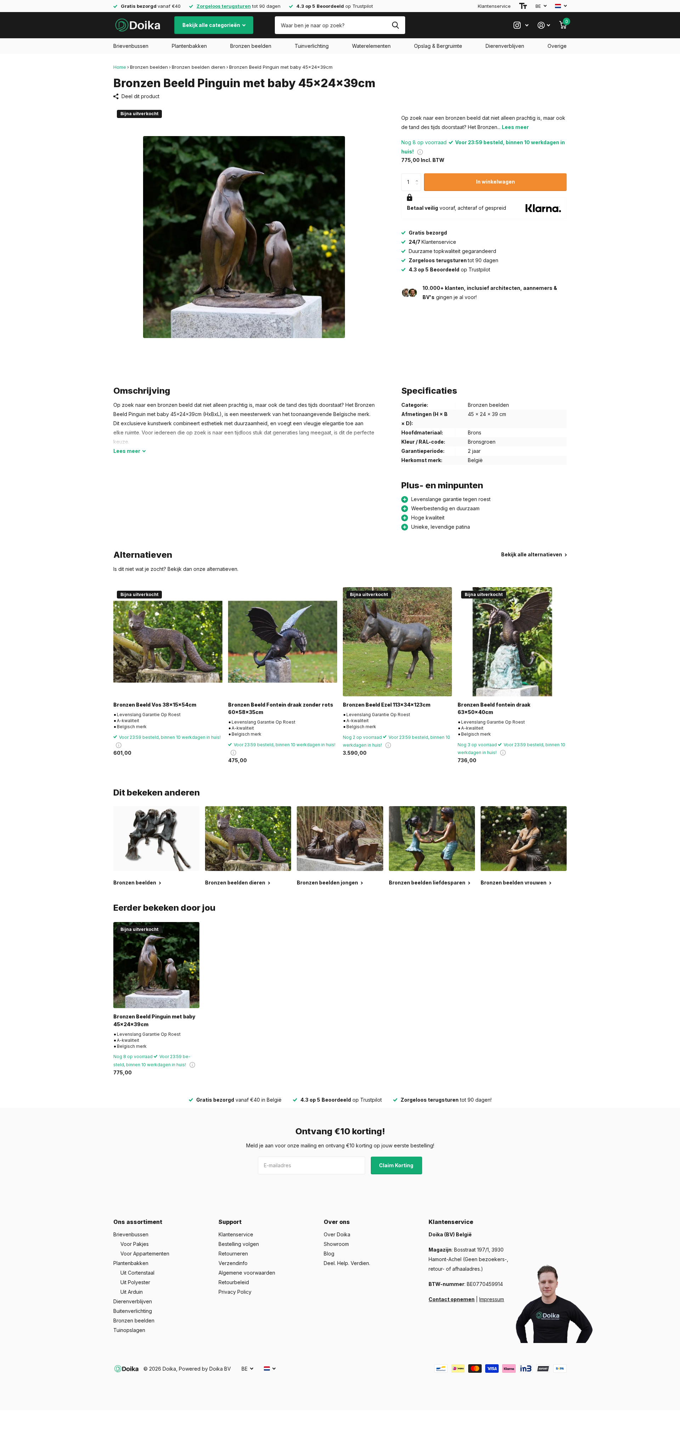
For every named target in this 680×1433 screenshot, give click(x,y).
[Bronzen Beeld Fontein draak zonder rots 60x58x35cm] (282, 641)
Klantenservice (494, 6)
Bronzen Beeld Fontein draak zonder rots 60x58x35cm (280, 708)
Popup (420, 151)
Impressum (491, 1299)
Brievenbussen (130, 46)
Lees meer (515, 127)
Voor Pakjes (134, 1244)
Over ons (337, 1221)
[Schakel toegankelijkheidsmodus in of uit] (523, 6)
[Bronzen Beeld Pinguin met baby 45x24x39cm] (156, 965)
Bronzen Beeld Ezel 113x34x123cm (386, 705)
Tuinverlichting (312, 46)
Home (119, 67)
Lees (126, 451)
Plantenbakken (189, 46)
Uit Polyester (135, 1282)
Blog (329, 1254)
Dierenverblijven (505, 46)
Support (230, 1221)
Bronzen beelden (250, 46)
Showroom (336, 1244)
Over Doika (337, 1234)
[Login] (543, 25)
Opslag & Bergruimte (438, 46)
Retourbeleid (234, 1282)
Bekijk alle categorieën (211, 25)
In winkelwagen (495, 182)
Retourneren (233, 1254)
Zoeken (395, 25)
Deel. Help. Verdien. (347, 1263)
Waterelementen (371, 46)
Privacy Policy (235, 1292)
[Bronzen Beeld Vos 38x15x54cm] (167, 641)
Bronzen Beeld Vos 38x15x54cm (154, 705)
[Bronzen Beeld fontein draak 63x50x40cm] (512, 641)
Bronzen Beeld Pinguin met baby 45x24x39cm (154, 1020)
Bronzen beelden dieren (198, 67)
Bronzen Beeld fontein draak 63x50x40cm (494, 708)
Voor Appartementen (144, 1254)
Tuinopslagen (129, 1330)
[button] (418, 176)
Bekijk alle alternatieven (532, 554)
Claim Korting (396, 1165)
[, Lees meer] (521, 25)
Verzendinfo (233, 1263)
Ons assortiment (137, 1221)
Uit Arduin (131, 1292)
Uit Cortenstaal (137, 1273)
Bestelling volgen (239, 1244)
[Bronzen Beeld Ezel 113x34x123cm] (397, 641)
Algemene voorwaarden (247, 1273)
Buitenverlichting (132, 1311)
